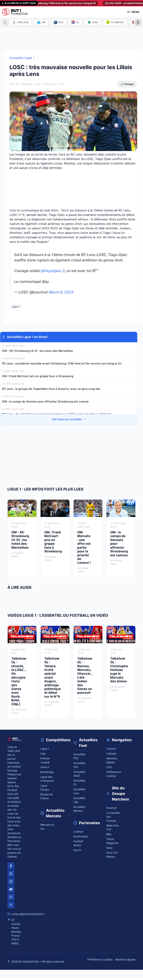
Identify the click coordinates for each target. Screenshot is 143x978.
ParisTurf (111, 807)
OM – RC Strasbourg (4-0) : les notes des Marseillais (37, 351)
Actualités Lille (79, 800)
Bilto (109, 834)
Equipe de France (46, 796)
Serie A (44, 767)
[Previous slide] (5, 22)
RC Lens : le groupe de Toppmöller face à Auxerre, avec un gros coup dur (51, 389)
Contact (111, 748)
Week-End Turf (112, 827)
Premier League (45, 760)
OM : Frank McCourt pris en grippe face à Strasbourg (37, 376)
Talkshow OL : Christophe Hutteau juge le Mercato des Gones (119, 670)
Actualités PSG (79, 756)
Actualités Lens (79, 791)
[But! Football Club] (15, 12)
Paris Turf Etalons (112, 854)
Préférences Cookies (99, 959)
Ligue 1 (16, 306)
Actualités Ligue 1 (21, 58)
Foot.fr (77, 850)
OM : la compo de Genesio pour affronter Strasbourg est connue (45, 401)
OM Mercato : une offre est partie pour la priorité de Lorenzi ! (84, 547)
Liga (43, 753)
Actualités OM (79, 764)
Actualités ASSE (79, 773)
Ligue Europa (44, 787)
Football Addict (78, 843)
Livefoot (78, 831)
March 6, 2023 (61, 292)
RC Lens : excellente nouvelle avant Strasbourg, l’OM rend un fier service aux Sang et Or (62, 363)
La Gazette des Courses (113, 816)
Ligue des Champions (47, 778)
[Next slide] (137, 22)
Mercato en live (47, 826)
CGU (109, 767)
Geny (109, 847)
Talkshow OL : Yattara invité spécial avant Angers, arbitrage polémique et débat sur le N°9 (52, 677)
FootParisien (80, 836)
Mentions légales (111, 760)
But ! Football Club (28, 84)
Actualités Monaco (79, 808)
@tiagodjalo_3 (53, 270)
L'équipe (111, 753)
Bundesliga (47, 771)
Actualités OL (79, 782)
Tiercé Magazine (112, 841)
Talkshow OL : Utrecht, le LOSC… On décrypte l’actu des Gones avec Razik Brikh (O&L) (18, 681)
